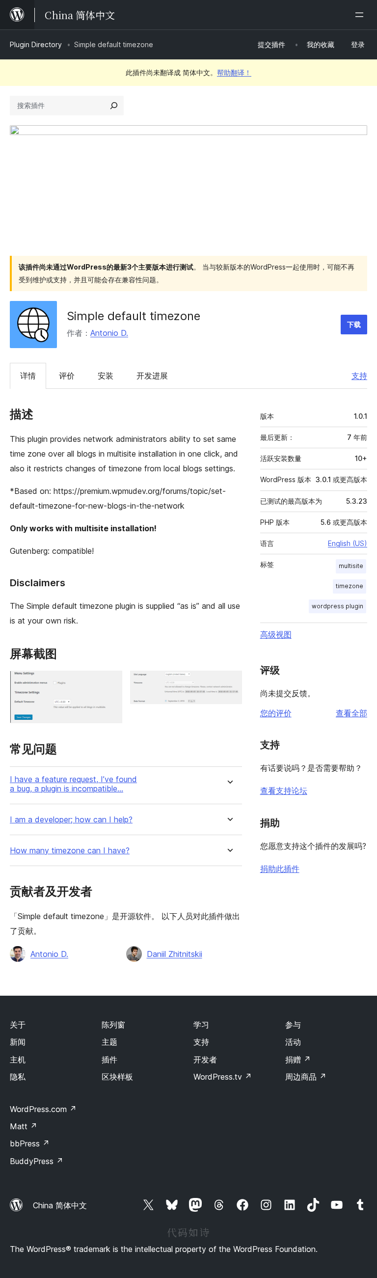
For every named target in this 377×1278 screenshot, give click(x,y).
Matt (23, 1126)
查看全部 (351, 713)
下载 (354, 324)
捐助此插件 (279, 868)
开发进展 (152, 376)
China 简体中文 (60, 1205)
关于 (18, 1025)
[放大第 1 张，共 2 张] (109, 684)
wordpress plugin (337, 606)
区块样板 (117, 1077)
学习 (201, 1025)
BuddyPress (36, 1161)
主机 (18, 1059)
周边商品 (305, 1077)
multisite (351, 566)
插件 (109, 1059)
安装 (105, 376)
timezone (349, 586)
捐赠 (298, 1059)
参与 (293, 1025)
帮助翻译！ (234, 72)
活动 (293, 1042)
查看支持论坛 (283, 790)
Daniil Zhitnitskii (174, 954)
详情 (28, 376)
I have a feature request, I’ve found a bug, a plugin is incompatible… (73, 784)
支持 (359, 376)
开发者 (205, 1059)
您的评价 (276, 713)
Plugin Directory (36, 44)
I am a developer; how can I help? (71, 819)
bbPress (30, 1143)
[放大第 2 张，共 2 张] (229, 684)
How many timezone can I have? (70, 850)
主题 (109, 1042)
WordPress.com (43, 1109)
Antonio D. (109, 333)
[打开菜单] (361, 14)
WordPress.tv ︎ (222, 1077)
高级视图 (276, 634)
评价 (67, 376)
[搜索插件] (114, 105)
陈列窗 (113, 1025)
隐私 (18, 1077)
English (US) (347, 543)
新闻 (18, 1042)
